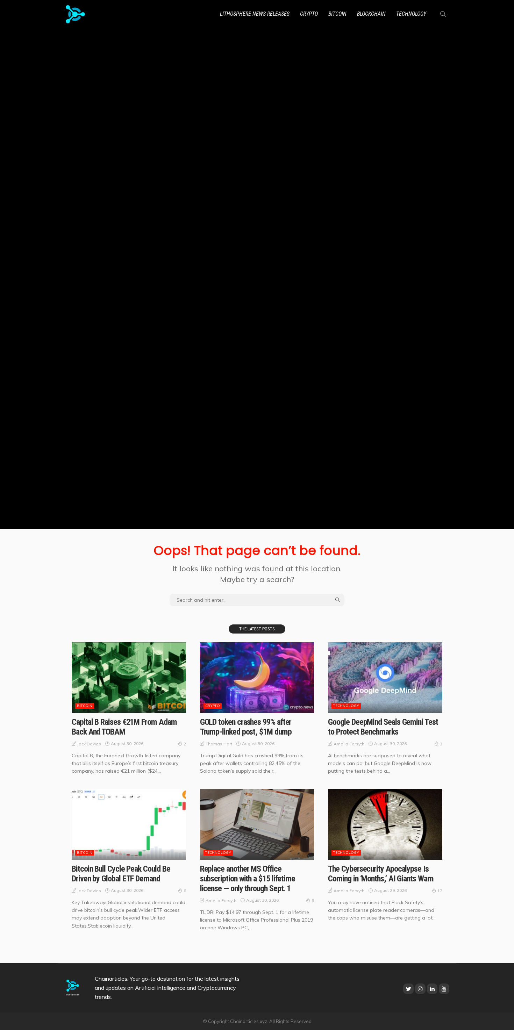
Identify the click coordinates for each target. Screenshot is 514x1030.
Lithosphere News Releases (255, 13)
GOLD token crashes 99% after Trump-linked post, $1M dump (246, 727)
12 (439, 890)
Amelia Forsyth (349, 743)
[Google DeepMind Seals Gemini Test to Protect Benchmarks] (385, 677)
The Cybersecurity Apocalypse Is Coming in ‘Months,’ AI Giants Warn (380, 874)
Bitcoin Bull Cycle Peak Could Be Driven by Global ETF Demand (121, 874)
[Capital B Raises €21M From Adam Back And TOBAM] (129, 677)
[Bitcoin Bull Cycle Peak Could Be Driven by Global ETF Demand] (129, 824)
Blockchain (371, 13)
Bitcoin (337, 13)
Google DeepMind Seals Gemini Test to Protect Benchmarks (383, 727)
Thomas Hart (219, 743)
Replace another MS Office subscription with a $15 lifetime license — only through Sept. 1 (247, 878)
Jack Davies (89, 743)
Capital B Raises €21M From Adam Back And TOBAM (124, 727)
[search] (443, 14)
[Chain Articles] (75, 13)
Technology (411, 13)
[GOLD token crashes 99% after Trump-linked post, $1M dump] (257, 677)
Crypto (309, 13)
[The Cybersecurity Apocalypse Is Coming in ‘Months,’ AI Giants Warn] (385, 824)
